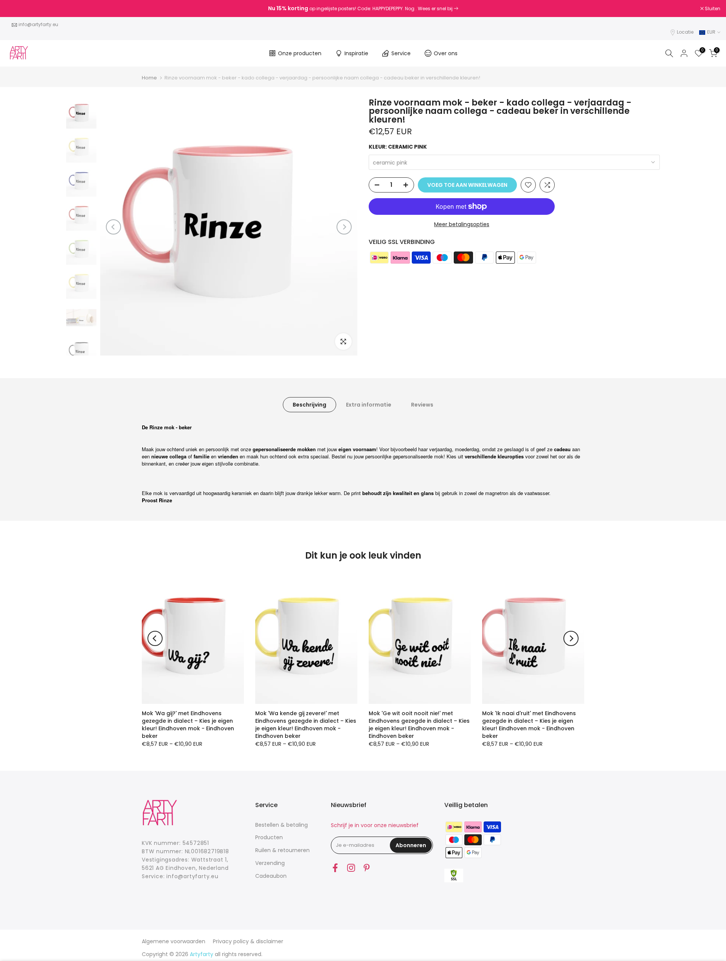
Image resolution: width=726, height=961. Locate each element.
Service (401, 53)
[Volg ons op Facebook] (335, 868)
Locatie (685, 32)
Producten (269, 837)
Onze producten (299, 53)
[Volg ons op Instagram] (351, 868)
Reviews (422, 404)
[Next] (344, 226)
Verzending (270, 863)
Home (149, 77)
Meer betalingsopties (461, 224)
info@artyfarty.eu (38, 24)
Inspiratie (356, 53)
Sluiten (17, 8)
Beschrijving (309, 404)
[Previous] (113, 226)
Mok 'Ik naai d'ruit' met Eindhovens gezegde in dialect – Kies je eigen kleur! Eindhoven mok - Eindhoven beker (529, 724)
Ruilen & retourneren (282, 850)
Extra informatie (368, 404)
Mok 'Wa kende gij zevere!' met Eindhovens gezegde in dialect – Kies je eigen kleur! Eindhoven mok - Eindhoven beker (305, 724)
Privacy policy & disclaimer (248, 941)
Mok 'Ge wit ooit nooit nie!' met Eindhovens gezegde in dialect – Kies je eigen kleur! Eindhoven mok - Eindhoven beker (419, 724)
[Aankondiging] (363, 8)
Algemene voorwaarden (173, 941)
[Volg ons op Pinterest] (367, 868)
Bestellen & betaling (281, 825)
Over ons (446, 53)
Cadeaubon (271, 876)
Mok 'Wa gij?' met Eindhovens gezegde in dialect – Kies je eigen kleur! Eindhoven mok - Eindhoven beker (188, 724)
